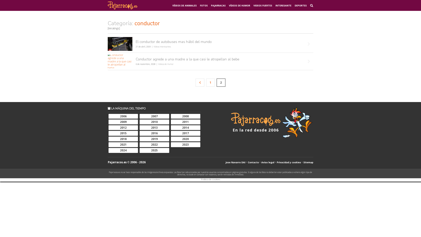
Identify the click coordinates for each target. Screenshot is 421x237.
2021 (123, 144)
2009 (123, 122)
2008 (185, 116)
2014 (185, 128)
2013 (154, 128)
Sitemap (308, 162)
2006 (123, 116)
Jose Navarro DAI (235, 162)
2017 (185, 133)
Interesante (283, 5)
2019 (154, 139)
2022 (154, 144)
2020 (185, 139)
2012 (123, 128)
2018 (123, 139)
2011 (185, 122)
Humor (239, 5)
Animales (184, 5)
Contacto (253, 162)
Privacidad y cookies (289, 162)
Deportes (301, 5)
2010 (154, 122)
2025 (154, 150)
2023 (185, 144)
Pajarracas (218, 5)
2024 (123, 150)
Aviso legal (267, 162)
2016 (154, 133)
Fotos (204, 5)
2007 (154, 116)
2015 (123, 133)
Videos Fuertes (262, 5)
